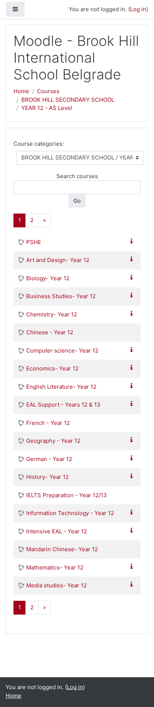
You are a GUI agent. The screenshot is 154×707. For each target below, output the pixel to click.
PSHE (33, 242)
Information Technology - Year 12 (70, 513)
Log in (138, 9)
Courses (48, 91)
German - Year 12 (49, 459)
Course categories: (38, 143)
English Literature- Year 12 (61, 386)
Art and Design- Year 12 (57, 259)
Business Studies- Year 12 (61, 296)
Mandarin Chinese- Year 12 (62, 549)
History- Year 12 (47, 476)
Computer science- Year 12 (62, 350)
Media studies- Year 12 (56, 585)
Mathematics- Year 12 (54, 567)
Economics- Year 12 (52, 368)
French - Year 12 (48, 422)
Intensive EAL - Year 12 (56, 531)
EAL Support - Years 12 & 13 (63, 404)
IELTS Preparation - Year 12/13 (66, 495)
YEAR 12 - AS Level (46, 107)
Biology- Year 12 (48, 278)
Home (21, 91)
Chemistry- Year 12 (51, 314)
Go (77, 200)
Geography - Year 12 (53, 440)
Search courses (77, 176)
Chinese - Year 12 (49, 332)
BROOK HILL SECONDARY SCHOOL (67, 99)
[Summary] (133, 241)
